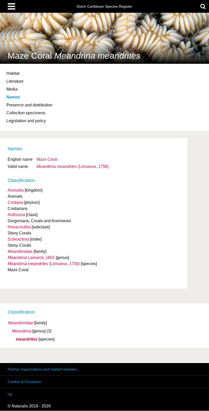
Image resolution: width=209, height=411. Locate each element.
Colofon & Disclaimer (24, 382)
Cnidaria (15, 202)
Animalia (16, 190)
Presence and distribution (29, 105)
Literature (14, 81)
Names (13, 97)
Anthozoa (16, 215)
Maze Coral (46, 159)
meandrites (26, 339)
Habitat (12, 73)
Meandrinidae (20, 323)
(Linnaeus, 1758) (72, 166)
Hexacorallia (19, 227)
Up (10, 394)
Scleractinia (18, 239)
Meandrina (21, 331)
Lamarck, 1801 (31, 257)
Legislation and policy (26, 121)
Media (12, 89)
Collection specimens (25, 113)
